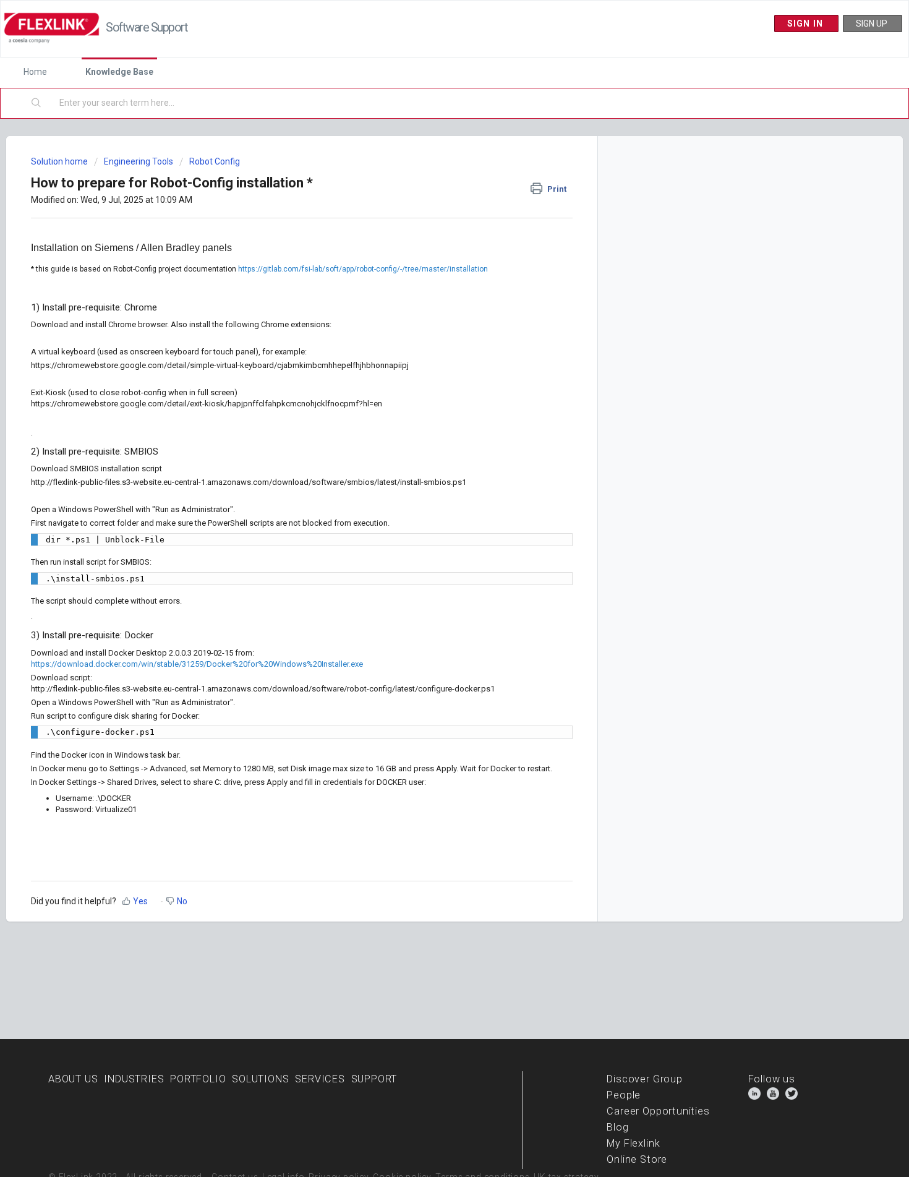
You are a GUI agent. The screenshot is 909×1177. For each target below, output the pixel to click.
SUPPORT (374, 1079)
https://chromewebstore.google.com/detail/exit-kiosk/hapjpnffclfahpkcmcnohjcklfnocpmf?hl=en (206, 403)
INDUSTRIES (134, 1079)
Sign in (806, 23)
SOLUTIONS (260, 1079)
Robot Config (214, 161)
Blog (617, 1127)
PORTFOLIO (198, 1079)
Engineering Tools (138, 161)
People (624, 1095)
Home (35, 72)
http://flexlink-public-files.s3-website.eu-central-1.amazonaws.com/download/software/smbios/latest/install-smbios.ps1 (248, 482)
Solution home (60, 161)
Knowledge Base (119, 72)
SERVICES (320, 1079)
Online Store (637, 1159)
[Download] (432, 436)
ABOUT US (73, 1079)
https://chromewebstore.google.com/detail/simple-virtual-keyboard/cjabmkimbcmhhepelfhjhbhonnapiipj (220, 365)
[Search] (37, 103)
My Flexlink (633, 1143)
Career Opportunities (658, 1111)
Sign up (872, 23)
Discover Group (644, 1079)
